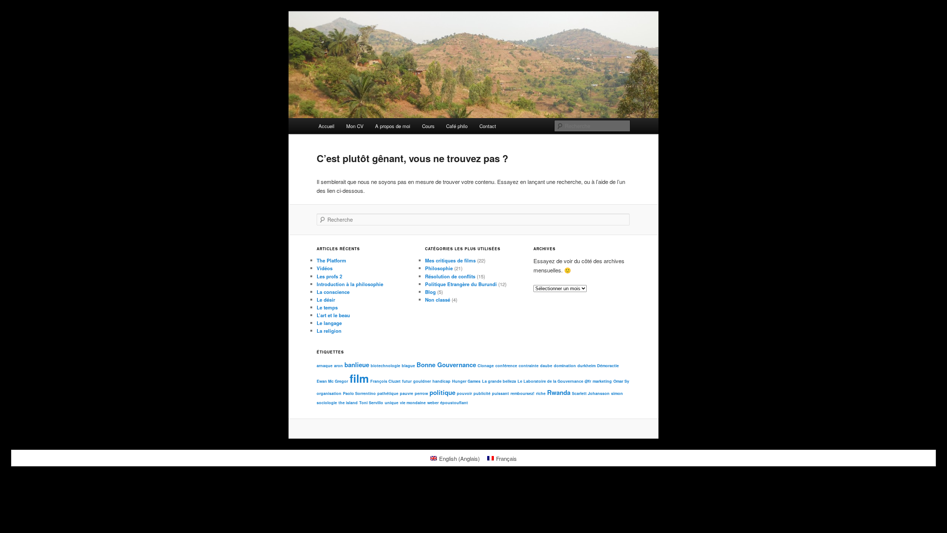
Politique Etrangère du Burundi (461, 284)
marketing (602, 381)
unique (391, 402)
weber (433, 402)
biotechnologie (385, 365)
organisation (329, 393)
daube (546, 365)
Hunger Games (466, 381)
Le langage (329, 322)
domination (565, 365)
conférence (506, 365)
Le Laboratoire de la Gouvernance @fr (554, 381)
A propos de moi (392, 126)
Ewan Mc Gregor (332, 381)
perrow (421, 393)
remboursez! (522, 393)
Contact (487, 126)
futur (407, 381)
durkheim (586, 365)
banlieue (356, 364)
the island (348, 402)
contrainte (529, 365)
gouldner (422, 381)
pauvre (406, 393)
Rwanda (558, 392)
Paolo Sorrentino (359, 393)
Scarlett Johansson (591, 393)
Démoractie (608, 365)
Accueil (326, 126)
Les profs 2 (329, 276)
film (359, 378)
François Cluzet (385, 381)
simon (617, 393)
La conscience (333, 291)
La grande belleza (499, 381)
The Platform (331, 260)
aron (338, 365)
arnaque (325, 365)
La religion (329, 330)
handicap (441, 381)
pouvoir (464, 393)
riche (541, 393)
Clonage (486, 365)
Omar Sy (621, 381)
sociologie (327, 402)
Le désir (326, 299)
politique (442, 392)
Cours (428, 126)
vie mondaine (413, 402)
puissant (500, 393)
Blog (430, 291)
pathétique (387, 393)
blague (408, 365)
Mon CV (355, 126)
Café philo (457, 126)
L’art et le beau (333, 315)
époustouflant (454, 402)
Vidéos (325, 268)
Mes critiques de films (450, 260)
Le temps (327, 307)
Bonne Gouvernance (446, 364)
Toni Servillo (371, 402)
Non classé (437, 299)
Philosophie (439, 268)
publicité (482, 393)
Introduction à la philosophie (350, 284)
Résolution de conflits (450, 276)
